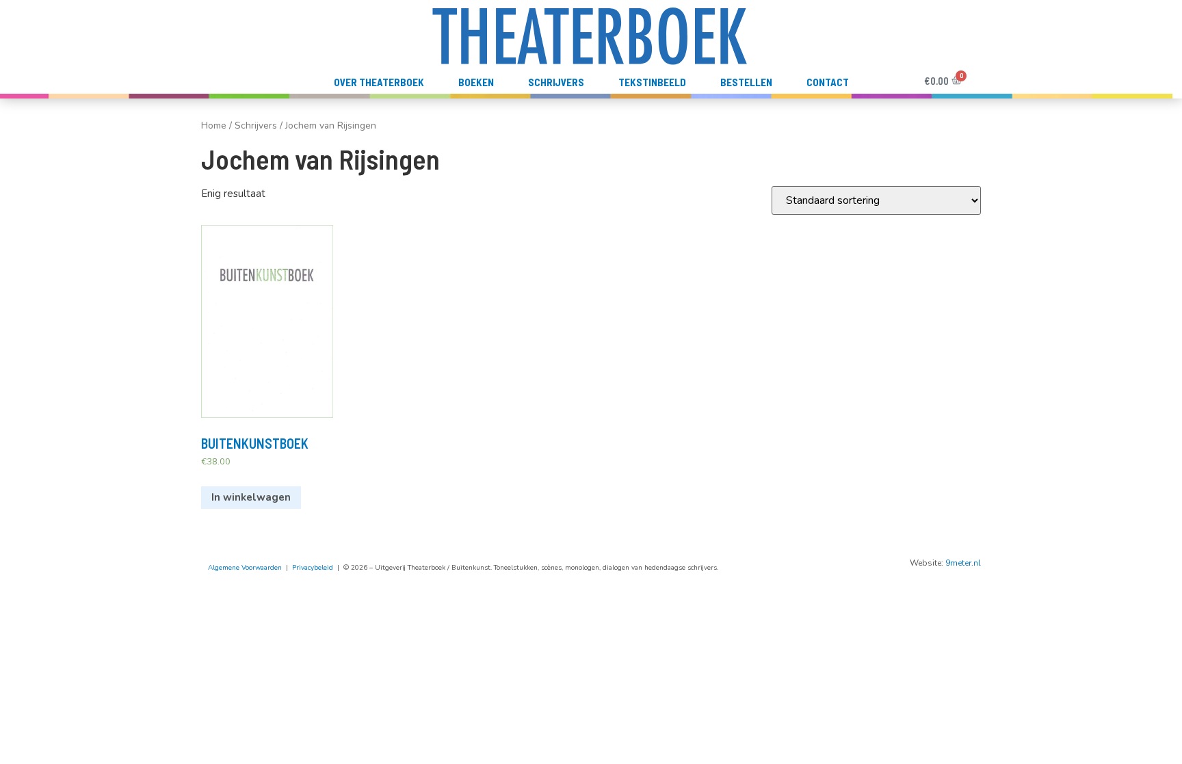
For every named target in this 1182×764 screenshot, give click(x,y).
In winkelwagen (251, 497)
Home (213, 125)
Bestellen (746, 82)
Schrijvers (556, 82)
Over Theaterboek (379, 82)
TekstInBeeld (652, 82)
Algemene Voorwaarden (245, 567)
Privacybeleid (312, 567)
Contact (827, 82)
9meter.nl (963, 562)
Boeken (476, 82)
